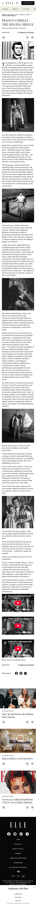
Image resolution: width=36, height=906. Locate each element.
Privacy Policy (18, 849)
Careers (18, 853)
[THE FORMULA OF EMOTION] (18, 741)
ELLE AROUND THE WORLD (18, 867)
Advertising (18, 862)
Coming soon (28, 3)
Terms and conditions (18, 858)
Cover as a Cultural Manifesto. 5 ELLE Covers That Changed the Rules (17, 802)
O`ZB (13, 876)
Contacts (18, 844)
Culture (26, 9)
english (18, 900)
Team (18, 839)
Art (16, 14)
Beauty (15, 9)
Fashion (5, 9)
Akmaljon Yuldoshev (27, 32)
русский (18, 897)
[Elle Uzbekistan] (9, 3)
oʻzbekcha (18, 894)
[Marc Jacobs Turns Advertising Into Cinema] (18, 698)
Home (4, 14)
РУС (18, 876)
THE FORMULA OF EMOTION (17, 758)
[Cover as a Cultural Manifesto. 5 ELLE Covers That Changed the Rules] (18, 782)
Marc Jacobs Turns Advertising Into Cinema (17, 715)
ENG (23, 876)
